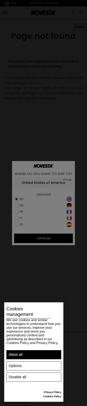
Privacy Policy (52, 392)
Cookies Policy (52, 396)
